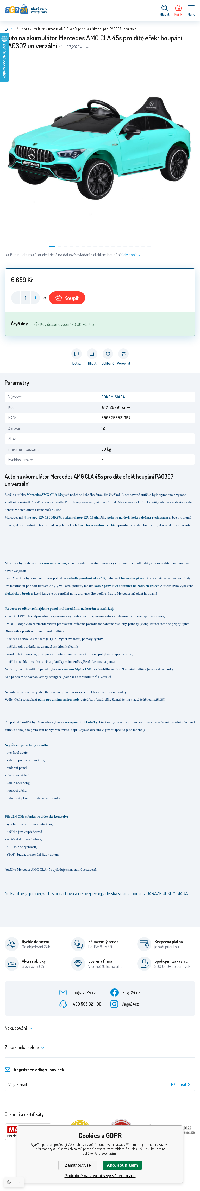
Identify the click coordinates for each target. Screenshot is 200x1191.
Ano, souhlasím (122, 1165)
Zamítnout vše (78, 1165)
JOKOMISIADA (113, 396)
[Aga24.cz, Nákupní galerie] (6, 29)
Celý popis (129, 254)
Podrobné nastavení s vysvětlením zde (100, 1175)
